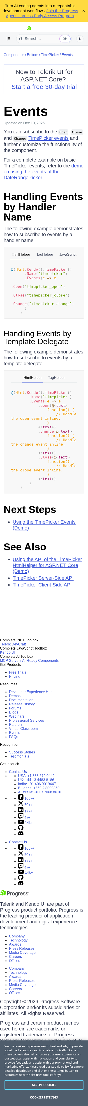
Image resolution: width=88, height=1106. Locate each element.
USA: (36, 776)
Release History (22, 704)
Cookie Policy (60, 1066)
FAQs (13, 737)
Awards (15, 944)
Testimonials (19, 756)
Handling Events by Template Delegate (37, 337)
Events (67, 55)
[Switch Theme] (79, 38)
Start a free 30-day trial (44, 86)
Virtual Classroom (23, 729)
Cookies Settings (44, 1097)
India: (37, 784)
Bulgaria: (39, 788)
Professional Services (26, 720)
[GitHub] (20, 829)
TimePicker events (48, 138)
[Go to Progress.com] (14, 895)
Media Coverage (22, 952)
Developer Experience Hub (31, 692)
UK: (36, 780)
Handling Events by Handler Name (43, 207)
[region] (44, 1073)
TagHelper (44, 254)
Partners (16, 724)
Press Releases (22, 948)
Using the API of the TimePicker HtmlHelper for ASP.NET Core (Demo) (47, 565)
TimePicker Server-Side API (43, 578)
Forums (15, 708)
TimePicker (50, 55)
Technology (18, 940)
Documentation (21, 700)
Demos (15, 696)
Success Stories (22, 752)
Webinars (16, 716)
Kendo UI (7, 652)
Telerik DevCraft (13, 644)
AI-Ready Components (40, 660)
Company (17, 936)
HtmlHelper (21, 254)
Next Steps (30, 509)
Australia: (39, 792)
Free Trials (17, 672)
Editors (32, 55)
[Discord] (20, 834)
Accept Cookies (44, 1085)
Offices (14, 961)
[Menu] (9, 39)
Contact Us (18, 772)
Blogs (13, 712)
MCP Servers (10, 660)
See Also (25, 547)
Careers (15, 957)
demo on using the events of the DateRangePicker (43, 171)
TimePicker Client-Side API (42, 585)
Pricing (14, 676)
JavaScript (67, 254)
